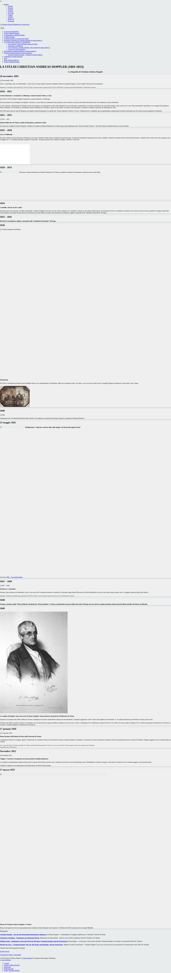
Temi (5, 58)
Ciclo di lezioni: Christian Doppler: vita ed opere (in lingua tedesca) (29, 47)
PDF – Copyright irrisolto (15, 577)
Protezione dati (8, 969)
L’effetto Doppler (9, 37)
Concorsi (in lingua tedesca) (16, 49)
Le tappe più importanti (11, 31)
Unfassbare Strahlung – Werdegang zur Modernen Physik (19, 938)
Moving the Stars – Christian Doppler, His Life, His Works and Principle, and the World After (31, 945)
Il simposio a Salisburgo (15, 46)
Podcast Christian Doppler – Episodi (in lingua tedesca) (25, 55)
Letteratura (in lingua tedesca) (13, 56)
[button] (6, 4)
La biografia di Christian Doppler (14, 35)
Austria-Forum (4, 951)
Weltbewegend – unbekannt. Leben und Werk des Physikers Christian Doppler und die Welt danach (33, 941)
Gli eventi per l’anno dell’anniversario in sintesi (22, 44)
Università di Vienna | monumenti (10, 955)
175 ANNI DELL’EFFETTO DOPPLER (17, 42)
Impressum (7, 967)
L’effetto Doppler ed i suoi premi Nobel (16, 38)
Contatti (6, 963)
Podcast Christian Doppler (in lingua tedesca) (18, 53)
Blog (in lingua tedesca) (11, 60)
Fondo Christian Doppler (12, 33)
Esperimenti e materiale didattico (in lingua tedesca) (20, 51)
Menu (2, 28)
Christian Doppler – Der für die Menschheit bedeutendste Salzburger (23, 934)
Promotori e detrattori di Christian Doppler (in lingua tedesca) (23, 40)
